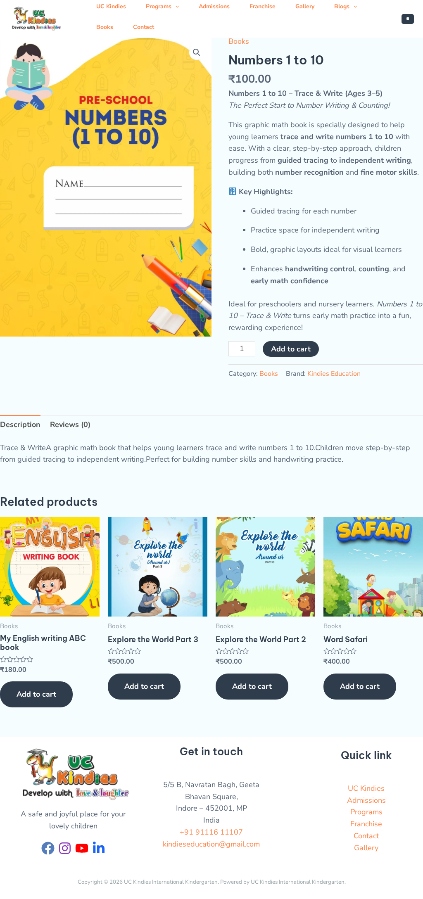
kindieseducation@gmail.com (211, 844)
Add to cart (291, 349)
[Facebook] (48, 848)
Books (104, 27)
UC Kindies (366, 788)
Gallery (366, 848)
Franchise (366, 824)
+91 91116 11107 (211, 832)
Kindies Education (334, 373)
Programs (366, 812)
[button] (408, 19)
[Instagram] (64, 848)
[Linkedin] (98, 848)
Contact (143, 27)
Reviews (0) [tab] (70, 424)
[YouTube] (81, 848)
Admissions (366, 800)
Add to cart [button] (36, 694)
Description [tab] (20, 424)
